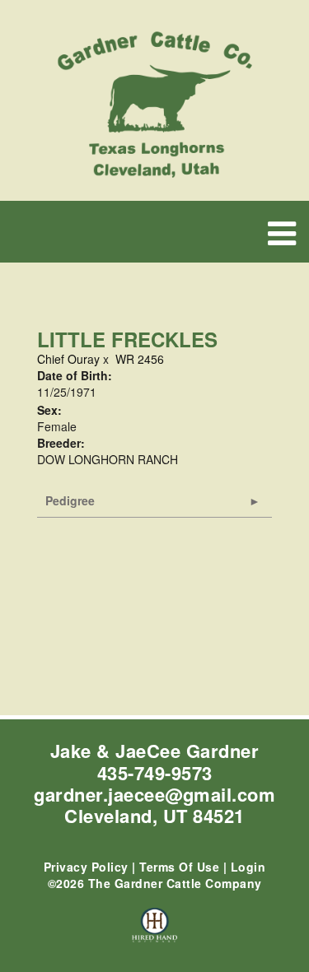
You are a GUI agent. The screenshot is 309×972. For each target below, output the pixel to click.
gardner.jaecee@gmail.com (154, 794)
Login (248, 866)
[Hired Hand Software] (154, 932)
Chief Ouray (68, 359)
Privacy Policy (86, 866)
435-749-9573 (155, 773)
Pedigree (70, 500)
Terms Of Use (179, 866)
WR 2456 (139, 359)
